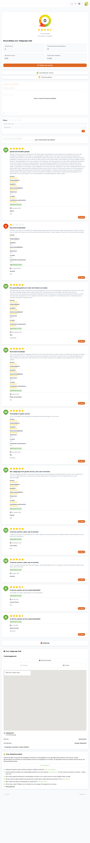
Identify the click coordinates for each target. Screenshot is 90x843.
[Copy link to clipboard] (71, 4)
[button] (45, 786)
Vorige (7, 794)
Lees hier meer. (42, 781)
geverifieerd (66, 779)
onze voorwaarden (50, 769)
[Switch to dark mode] (75, 4)
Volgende (82, 794)
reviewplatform (52, 772)
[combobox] (45, 124)
